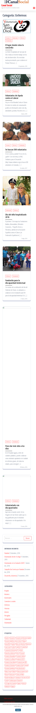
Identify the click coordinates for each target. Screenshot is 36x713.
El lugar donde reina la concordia (14, 46)
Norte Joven (12, 674)
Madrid (14, 671)
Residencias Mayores (9, 677)
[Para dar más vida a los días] (17, 371)
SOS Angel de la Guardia (10, 683)
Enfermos (22, 38)
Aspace (24, 641)
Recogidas (7, 615)
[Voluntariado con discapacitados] (17, 485)
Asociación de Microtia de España (23, 638)
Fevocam (22, 653)
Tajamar (19, 683)
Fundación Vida (19, 665)
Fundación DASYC (20, 659)
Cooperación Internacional (11, 650)
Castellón (18, 647)
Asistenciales (15, 38)
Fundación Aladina (21, 656)
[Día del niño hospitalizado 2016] (17, 190)
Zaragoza (13, 686)
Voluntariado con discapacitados (12, 506)
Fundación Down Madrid (10, 662)
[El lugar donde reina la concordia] (17, 26)
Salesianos (18, 677)
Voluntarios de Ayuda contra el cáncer (14, 96)
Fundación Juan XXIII (22, 662)
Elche (17, 653)
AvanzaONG (7, 644)
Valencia (24, 683)
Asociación (12, 638)
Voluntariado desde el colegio (12, 557)
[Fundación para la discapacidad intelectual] (17, 258)
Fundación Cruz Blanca (10, 659)
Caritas (13, 647)
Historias (6, 608)
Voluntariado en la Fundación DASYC (14, 563)
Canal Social (6, 5)
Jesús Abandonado (20, 668)
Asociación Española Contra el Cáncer (13, 641)
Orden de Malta (20, 674)
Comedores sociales (10, 601)
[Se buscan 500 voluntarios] (17, 131)
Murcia (6, 674)
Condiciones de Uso (9, 702)
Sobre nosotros (8, 698)
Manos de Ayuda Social (22, 671)
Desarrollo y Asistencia (10, 576)
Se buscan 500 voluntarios (15, 149)
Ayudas (13, 644)
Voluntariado (8, 41)
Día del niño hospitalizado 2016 (15, 216)
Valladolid (7, 686)
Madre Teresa (8, 671)
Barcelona (28, 644)
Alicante (6, 638)
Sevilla (6, 680)
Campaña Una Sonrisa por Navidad (14, 569)
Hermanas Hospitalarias (10, 668)
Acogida (6, 591)
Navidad (6, 553)
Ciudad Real (24, 647)
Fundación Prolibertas (10, 665)
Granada (26, 665)
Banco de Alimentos (20, 644)
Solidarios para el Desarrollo (16, 680)
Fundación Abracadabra (10, 656)
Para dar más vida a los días (14, 447)
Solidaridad (7, 619)
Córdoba (20, 650)
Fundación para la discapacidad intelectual (15, 281)
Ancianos (8, 38)
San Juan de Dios (25, 677)
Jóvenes (6, 612)
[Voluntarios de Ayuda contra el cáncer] (17, 80)
